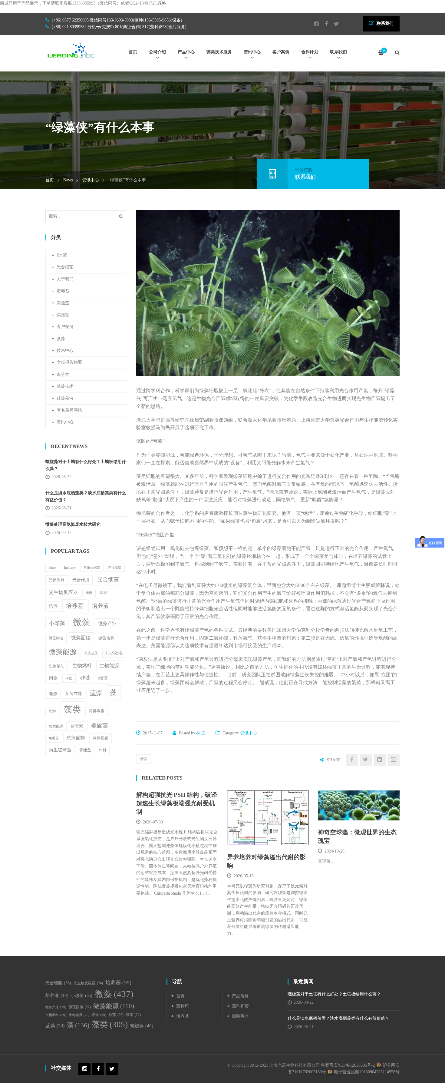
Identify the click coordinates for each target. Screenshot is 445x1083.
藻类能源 (56, 726)
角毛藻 (54, 738)
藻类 (72, 709)
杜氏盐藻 (91, 653)
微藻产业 (107, 623)
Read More (254, 837)
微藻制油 (56, 638)
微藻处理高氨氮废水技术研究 (73, 524)
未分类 (63, 374)
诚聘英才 (240, 1016)
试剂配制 (76, 737)
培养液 (100, 606)
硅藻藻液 (65, 398)
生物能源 (109, 665)
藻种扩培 (240, 1006)
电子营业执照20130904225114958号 (366, 1072)
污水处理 (114, 653)
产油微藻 (114, 567)
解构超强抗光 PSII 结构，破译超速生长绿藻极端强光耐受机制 (176, 803)
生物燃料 (82, 665)
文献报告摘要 (69, 362)
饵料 (102, 750)
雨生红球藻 (60, 749)
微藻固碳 (81, 637)
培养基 (63, 291)
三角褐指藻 (92, 567)
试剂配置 (100, 738)
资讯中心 (90, 180)
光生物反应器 (63, 592)
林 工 (201, 733)
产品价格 (240, 996)
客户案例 (65, 326)
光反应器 (56, 580)
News (68, 180)
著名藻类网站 (69, 410)
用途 (53, 678)
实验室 (63, 303)
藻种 (52, 711)
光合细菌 (65, 267)
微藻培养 (106, 638)
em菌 (62, 255)
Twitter (333, 24)
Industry (70, 567)
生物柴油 (56, 666)
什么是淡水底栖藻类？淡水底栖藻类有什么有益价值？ (85, 496)
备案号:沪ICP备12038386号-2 (348, 1065)
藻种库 (182, 1006)
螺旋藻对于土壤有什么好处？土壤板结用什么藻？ (85, 465)
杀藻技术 (65, 386)
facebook (323, 24)
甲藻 (69, 678)
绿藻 (143, 759)
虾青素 (77, 726)
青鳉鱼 (85, 750)
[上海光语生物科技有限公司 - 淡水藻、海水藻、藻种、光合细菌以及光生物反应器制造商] (71, 50)
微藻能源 (63, 652)
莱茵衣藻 (73, 693)
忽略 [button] (161, 3)
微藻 (61, 338)
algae (52, 567)
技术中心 (65, 350)
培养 (53, 606)
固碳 (103, 592)
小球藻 (57, 623)
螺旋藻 (99, 725)
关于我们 (65, 279)
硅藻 (85, 678)
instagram (313, 24)
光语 (89, 592)
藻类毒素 (96, 711)
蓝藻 (96, 693)
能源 (53, 693)
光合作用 (80, 580)
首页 (49, 180)
